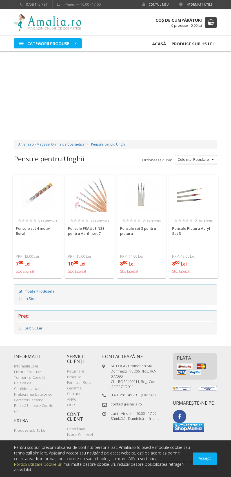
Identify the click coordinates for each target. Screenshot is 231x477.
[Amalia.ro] (50, 22)
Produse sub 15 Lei (193, 43)
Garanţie (74, 388)
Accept (205, 458)
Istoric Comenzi (80, 434)
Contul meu (158, 4)
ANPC (71, 399)
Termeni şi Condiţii (29, 377)
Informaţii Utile (198, 4)
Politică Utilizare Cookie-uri (38, 464)
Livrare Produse (27, 371)
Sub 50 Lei (33, 328)
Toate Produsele (39, 291)
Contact (73, 393)
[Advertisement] (115, 90)
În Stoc (30, 298)
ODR (71, 404)
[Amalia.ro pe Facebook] (179, 416)
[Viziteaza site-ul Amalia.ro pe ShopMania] (188, 427)
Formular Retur (79, 382)
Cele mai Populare (195, 159)
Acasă (159, 43)
